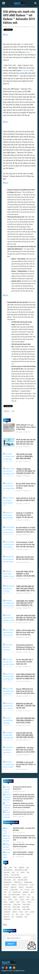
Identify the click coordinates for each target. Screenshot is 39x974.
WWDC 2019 (6, 917)
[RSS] (14, 967)
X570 (13, 917)
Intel (32, 889)
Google (6, 889)
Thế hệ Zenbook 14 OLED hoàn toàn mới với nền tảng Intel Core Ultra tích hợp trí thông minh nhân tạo (25, 545)
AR (17, 872)
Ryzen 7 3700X (16, 909)
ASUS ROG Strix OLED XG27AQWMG (12, 877)
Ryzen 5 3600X (25, 907)
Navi (5, 894)
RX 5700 (22, 899)
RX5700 (5, 902)
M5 (9, 892)
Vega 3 (22, 914)
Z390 (26, 917)
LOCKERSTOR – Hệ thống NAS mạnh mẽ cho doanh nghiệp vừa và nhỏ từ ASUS (25, 750)
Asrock (23, 872)
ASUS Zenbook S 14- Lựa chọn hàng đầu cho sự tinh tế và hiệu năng (26, 427)
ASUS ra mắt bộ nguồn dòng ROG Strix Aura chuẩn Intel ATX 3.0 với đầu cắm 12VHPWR (25, 633)
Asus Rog (6, 875)
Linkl (13, 411)
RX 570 (16, 899)
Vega (17, 914)
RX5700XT (12, 902)
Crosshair (6, 884)
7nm (15, 867)
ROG (33, 897)
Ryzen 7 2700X (7, 909)
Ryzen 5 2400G (26, 904)
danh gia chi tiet (23, 884)
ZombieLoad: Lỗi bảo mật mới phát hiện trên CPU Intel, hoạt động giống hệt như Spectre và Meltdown (23, 805)
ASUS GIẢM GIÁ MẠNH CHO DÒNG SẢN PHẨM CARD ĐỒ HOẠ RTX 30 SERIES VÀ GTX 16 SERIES (25, 677)
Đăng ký (11, 944)
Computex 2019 (18, 882)
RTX (5, 899)
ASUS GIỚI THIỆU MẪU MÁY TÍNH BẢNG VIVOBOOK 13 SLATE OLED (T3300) (25, 720)
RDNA (28, 897)
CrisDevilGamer (28, 882)
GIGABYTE (21, 887)
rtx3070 (10, 899)
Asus (28, 872)
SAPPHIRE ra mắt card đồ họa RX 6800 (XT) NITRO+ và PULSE (26, 764)
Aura (14, 880)
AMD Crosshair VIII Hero (21, 870)
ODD (29, 894)
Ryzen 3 (29, 902)
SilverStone (7, 912)
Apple (13, 872)
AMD (22, 44)
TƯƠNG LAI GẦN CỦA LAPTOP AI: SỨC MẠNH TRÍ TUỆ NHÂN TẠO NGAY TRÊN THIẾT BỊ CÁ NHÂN (25, 472)
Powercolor (7, 897)
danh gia (14, 884)
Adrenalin (26, 71)
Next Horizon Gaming (14, 894)
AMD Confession (8, 870)
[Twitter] (10, 967)
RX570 (33, 899)
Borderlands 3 (8, 882)
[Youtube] (6, 967)
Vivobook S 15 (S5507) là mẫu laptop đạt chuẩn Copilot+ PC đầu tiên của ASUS (24, 516)
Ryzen (23, 902)
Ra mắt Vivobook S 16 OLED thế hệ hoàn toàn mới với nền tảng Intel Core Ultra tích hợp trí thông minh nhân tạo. (26, 531)
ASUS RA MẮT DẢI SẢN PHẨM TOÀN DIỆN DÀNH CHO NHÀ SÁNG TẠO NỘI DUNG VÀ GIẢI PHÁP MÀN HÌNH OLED (25, 737)
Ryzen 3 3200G (16, 904)
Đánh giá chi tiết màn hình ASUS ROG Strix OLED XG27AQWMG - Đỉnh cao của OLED (24, 838)
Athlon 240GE (7, 880)
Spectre (15, 912)
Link (22, 195)
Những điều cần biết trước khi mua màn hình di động (25, 558)
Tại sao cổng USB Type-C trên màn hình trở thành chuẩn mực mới (24, 662)
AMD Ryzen (6, 872)
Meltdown (25, 892)
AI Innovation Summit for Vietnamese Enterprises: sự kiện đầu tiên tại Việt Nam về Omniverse (25, 648)
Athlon (25, 877)
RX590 (18, 902)
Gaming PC (13, 887)
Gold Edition (29, 887)
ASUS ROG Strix (15, 875)
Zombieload (7, 919)
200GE (5, 867)
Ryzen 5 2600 (7, 907)
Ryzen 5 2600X (16, 907)
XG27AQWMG (19, 917)
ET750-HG (6, 887)
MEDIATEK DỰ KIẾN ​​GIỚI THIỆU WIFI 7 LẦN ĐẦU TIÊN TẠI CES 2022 (25, 706)
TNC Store (6, 914)
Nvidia (24, 894)
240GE (10, 867)
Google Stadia (14, 889)
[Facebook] (3, 967)
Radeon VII (21, 897)
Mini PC (32, 892)
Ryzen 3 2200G (7, 904)
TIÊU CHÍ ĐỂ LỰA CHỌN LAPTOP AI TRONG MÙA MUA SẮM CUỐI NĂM (24, 456)
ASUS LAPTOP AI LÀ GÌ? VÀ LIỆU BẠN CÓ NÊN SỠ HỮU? (25, 499)
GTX (21, 889)
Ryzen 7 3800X (26, 909)
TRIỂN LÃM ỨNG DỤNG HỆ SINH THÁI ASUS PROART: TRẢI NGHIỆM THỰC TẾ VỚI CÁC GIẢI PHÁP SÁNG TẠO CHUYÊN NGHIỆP (25, 590)
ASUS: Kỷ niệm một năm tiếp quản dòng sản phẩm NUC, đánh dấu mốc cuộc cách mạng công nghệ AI (26, 443)
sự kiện (32, 912)
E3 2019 (32, 884)
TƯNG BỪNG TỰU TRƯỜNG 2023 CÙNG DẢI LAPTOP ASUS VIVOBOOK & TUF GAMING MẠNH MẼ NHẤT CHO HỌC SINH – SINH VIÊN (25, 605)
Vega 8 (28, 914)
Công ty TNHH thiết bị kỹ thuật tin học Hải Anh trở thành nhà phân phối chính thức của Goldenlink (25, 692)
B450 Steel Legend (22, 880)
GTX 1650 (27, 889)
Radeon (27, 52)
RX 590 (27, 899)
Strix (26, 912)
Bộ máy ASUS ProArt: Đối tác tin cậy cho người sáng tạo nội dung (26, 486)
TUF (12, 914)
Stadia (21, 912)
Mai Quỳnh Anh (17, 892)
